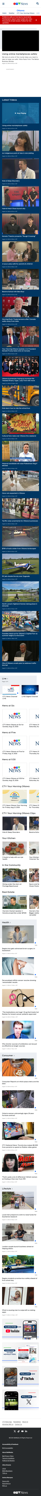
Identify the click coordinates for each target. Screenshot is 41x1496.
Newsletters (17, 1422)
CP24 (4, 1468)
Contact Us (18, 1424)
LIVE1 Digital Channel (30, 696)
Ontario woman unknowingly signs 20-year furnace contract (18, 1114)
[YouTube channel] (22, 1431)
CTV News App (7, 1422)
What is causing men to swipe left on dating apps (18, 1311)
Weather (11, 13)
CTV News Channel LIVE (9, 697)
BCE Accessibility (7, 1448)
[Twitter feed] (15, 1431)
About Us (25, 1422)
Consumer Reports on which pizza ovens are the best (20, 1083)
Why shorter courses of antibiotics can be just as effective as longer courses (19, 1045)
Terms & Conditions (8, 1458)
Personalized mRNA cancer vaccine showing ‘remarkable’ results (19, 981)
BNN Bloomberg (7, 1471)
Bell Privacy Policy (8, 1456)
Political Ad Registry (8, 1460)
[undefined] (14, 718)
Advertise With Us (7, 1424)
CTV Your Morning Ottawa (25, 13)
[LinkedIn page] (26, 1431)
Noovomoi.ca (6, 1483)
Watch (4, 13)
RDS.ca (4, 1486)
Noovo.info (5, 1481)
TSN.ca (4, 1473)
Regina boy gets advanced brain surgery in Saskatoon (18, 949)
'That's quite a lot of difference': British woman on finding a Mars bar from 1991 (19, 1178)
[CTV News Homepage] (20, 4)
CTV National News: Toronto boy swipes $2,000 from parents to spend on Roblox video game (20, 1146)
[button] (20, 116)
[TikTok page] (18, 1431)
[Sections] (3, 4)
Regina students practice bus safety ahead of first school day (19, 1279)
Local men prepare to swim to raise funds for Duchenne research (19, 1216)
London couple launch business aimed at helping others (17, 1247)
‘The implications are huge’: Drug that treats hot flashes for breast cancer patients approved (20, 1013)
